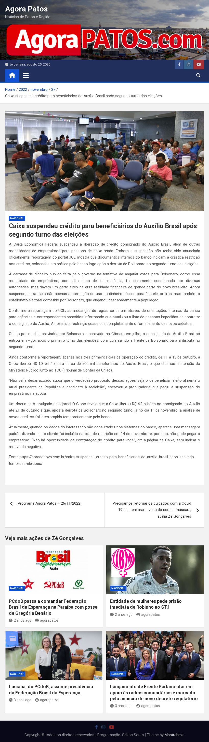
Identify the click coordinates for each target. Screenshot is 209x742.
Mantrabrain (175, 735)
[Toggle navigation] (26, 75)
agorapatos (49, 620)
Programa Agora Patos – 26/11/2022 (49, 503)
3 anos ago (22, 700)
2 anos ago (22, 620)
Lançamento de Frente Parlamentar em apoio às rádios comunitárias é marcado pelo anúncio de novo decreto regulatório (154, 692)
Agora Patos (26, 8)
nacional (17, 218)
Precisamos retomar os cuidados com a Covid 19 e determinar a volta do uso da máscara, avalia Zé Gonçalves (152, 510)
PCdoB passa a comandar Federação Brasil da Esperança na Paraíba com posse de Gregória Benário (53, 607)
